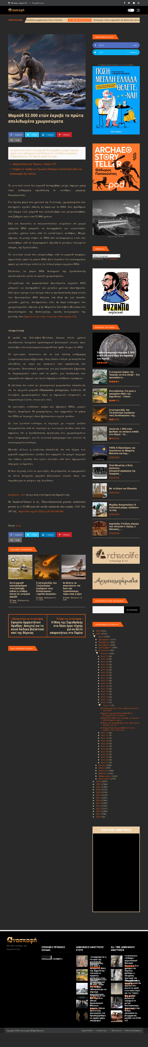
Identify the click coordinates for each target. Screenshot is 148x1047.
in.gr (18, 525)
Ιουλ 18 (105, 691)
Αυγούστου (104, 650)
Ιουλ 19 (105, 688)
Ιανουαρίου (105, 778)
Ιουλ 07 (105, 746)
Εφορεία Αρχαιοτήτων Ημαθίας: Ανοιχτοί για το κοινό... (117, 714)
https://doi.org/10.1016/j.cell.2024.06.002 (41, 511)
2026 (98, 630)
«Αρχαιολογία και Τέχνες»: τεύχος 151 (34, 164)
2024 (101, 636)
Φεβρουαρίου (105, 776)
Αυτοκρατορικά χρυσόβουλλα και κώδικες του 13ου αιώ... (118, 728)
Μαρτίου (103, 773)
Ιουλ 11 (105, 735)
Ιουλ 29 (105, 661)
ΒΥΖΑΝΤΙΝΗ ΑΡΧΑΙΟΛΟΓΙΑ (43, 20)
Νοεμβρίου (104, 642)
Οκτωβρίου (104, 644)
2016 (98, 800)
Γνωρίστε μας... (38, 3)
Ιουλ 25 (105, 672)
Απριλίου (104, 770)
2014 (98, 805)
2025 (98, 633)
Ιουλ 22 (105, 680)
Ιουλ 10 (105, 737)
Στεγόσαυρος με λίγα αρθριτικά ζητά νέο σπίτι (119, 709)
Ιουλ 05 (105, 751)
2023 (98, 781)
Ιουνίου (103, 765)
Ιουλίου (105, 653)
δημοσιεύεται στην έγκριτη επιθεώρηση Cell (50, 316)
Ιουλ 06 (105, 748)
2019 (98, 792)
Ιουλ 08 (105, 743)
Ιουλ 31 (105, 656)
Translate (113, 258)
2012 (98, 811)
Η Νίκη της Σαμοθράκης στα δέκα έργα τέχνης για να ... (120, 723)
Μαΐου (102, 767)
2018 (98, 795)
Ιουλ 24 (105, 675)
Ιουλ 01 (105, 762)
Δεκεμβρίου (105, 639)
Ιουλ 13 (108, 705)
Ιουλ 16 (105, 696)
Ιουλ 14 (105, 702)
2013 (98, 808)
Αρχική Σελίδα (87, 1030)
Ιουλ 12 (105, 732)
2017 (98, 797)
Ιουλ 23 (105, 677)
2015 (98, 803)
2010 (98, 816)
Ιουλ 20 (105, 685)
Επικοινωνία (117, 1030)
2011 (98, 813)
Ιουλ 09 (105, 740)
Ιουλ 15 (105, 699)
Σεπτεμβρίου (105, 647)
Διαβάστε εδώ (16, 494)
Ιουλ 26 (105, 669)
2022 (98, 784)
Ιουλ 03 (105, 756)
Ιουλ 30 (105, 658)
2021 (98, 786)
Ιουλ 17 (105, 694)
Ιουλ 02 (105, 759)
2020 (98, 789)
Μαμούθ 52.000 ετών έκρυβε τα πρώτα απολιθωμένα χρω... (120, 718)
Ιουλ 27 (105, 667)
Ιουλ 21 (105, 683)
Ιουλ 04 (105, 754)
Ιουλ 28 (105, 664)
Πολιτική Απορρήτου (133, 1030)
